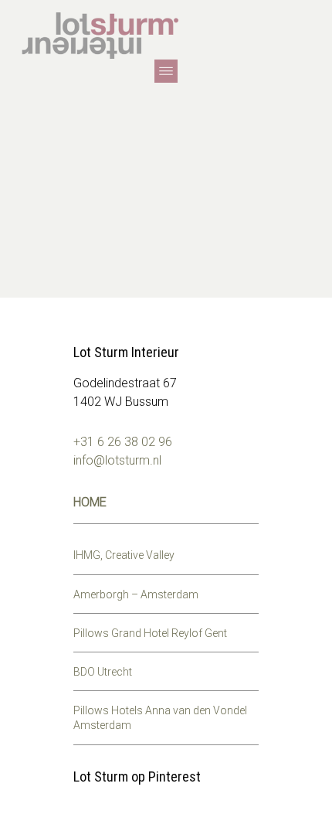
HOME (90, 502)
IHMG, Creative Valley (123, 555)
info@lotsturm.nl (117, 460)
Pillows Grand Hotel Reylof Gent (150, 633)
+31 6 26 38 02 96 (122, 441)
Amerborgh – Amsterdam (135, 594)
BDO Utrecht (102, 672)
